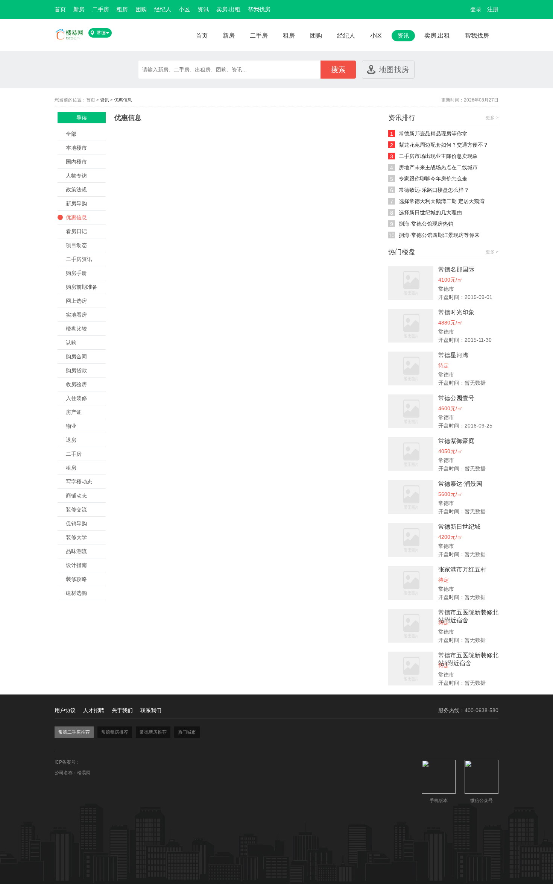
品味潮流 (76, 551)
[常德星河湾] (410, 384)
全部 (71, 134)
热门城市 (187, 732)
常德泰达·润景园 (460, 484)
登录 (476, 9)
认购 (71, 343)
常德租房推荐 (114, 732)
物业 (71, 426)
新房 (79, 9)
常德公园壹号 (456, 398)
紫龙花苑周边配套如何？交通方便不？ (443, 145)
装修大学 (76, 537)
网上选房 (76, 301)
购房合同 (76, 356)
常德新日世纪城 (459, 526)
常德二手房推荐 (74, 732)
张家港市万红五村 (462, 569)
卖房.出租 (228, 9)
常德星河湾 (453, 355)
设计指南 (76, 565)
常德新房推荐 (153, 732)
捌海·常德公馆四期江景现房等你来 (439, 235)
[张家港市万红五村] (410, 598)
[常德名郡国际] (410, 298)
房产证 (74, 412)
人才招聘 (93, 710)
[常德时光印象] (410, 341)
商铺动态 (76, 496)
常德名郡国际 (456, 269)
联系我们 (150, 710)
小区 (184, 9)
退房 (71, 440)
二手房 (100, 9)
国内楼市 (76, 162)
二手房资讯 (79, 259)
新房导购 (76, 203)
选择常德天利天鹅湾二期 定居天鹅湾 (442, 201)
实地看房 (76, 315)
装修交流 (76, 509)
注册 (492, 9)
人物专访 (76, 176)
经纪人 (162, 9)
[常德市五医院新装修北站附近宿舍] (410, 641)
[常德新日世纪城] (410, 555)
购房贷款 (76, 370)
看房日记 (76, 231)
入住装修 (76, 398)
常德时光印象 (456, 312)
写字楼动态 (79, 482)
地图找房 (394, 69)
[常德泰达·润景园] (410, 512)
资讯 (203, 9)
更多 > (492, 117)
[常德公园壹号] (410, 426)
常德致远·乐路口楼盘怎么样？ (434, 190)
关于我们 (122, 710)
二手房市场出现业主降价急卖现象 (438, 156)
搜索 (338, 69)
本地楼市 (76, 148)
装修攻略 (76, 579)
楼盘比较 (76, 329)
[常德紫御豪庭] (410, 469)
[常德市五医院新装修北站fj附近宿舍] (410, 684)
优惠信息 (123, 100)
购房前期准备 (81, 287)
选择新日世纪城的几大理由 (430, 212)
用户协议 (65, 710)
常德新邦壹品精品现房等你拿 (433, 133)
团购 (141, 9)
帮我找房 (259, 9)
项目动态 (76, 245)
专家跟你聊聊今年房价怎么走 (433, 179)
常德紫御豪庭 (456, 441)
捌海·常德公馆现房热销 (426, 224)
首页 (60, 9)
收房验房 (76, 384)
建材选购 (76, 593)
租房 (122, 9)
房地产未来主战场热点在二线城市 (438, 167)
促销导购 (76, 523)
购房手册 (76, 273)
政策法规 (76, 190)
